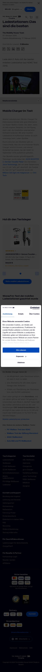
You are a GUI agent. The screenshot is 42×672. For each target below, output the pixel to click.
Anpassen (20, 356)
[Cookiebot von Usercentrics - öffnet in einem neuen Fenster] (30, 308)
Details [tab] (20, 314)
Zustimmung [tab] (7, 314)
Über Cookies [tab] (34, 314)
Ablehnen (21, 362)
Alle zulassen (21, 350)
